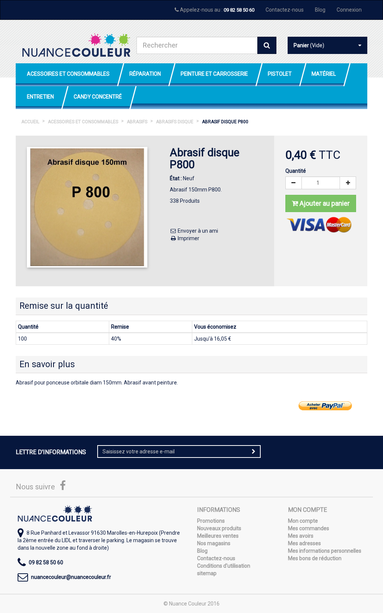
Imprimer (188, 238)
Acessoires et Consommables (68, 74)
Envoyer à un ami (197, 231)
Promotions (211, 521)
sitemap (207, 573)
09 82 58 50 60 (239, 10)
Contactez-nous (285, 10)
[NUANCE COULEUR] (76, 45)
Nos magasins (213, 543)
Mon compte (303, 521)
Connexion (349, 10)
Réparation (145, 74)
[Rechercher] (266, 45)
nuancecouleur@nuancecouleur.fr (71, 577)
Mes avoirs (300, 536)
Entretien (40, 97)
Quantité (295, 171)
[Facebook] (63, 487)
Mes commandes (308, 528)
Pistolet (280, 74)
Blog (320, 10)
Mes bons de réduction (314, 558)
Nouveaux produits (219, 528)
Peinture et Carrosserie (214, 74)
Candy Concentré (98, 97)
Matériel (324, 74)
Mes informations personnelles (324, 551)
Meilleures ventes (218, 536)
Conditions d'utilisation (223, 566)
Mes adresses (304, 543)
